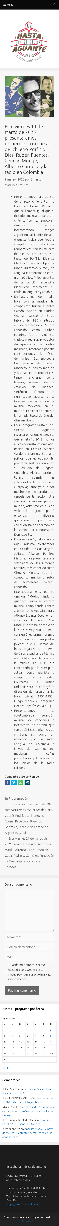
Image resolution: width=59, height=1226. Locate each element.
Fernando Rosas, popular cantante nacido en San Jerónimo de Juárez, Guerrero (29, 1111)
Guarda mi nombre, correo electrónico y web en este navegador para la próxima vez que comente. (29, 972)
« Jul (5, 1067)
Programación (18, 798)
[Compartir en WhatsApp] (20, 782)
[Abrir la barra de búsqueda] (54, 5)
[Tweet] (14, 782)
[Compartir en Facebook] (7, 782)
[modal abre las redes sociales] (27, 782)
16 (51, 1041)
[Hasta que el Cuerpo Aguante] (29, 42)
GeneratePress (29, 1221)
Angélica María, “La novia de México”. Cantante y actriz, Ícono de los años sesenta (27, 1132)
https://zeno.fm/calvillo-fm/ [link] (22, 1204)
